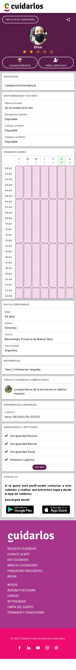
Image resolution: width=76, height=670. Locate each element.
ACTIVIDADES (16, 601)
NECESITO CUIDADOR (21, 548)
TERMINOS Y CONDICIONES (25, 612)
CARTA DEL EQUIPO (20, 607)
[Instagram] (47, 648)
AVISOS (12, 585)
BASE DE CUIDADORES (22, 565)
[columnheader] (19, 160)
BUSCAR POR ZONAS (21, 590)
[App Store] (56, 513)
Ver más (39, 467)
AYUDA (11, 576)
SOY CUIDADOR (17, 560)
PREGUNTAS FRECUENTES (24, 571)
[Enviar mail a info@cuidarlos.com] (56, 648)
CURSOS (13, 596)
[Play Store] (20, 513)
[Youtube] (38, 648)
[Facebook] (19, 648)
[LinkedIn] (29, 648)
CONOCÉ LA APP (18, 554)
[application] (19, 182)
